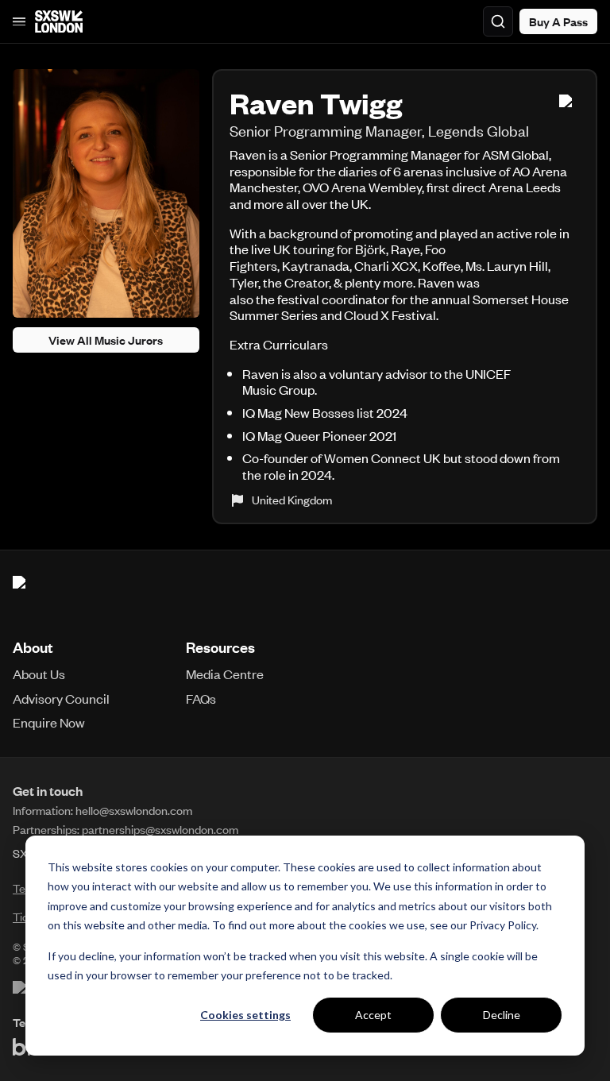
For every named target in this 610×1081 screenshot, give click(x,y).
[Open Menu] (19, 21)
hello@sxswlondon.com (133, 810)
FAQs (201, 698)
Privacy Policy (502, 925)
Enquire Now (49, 722)
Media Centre (225, 673)
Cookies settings (245, 1014)
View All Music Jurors (105, 340)
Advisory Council (61, 698)
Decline (501, 1014)
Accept (373, 1014)
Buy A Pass (558, 21)
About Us (39, 673)
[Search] (498, 21)
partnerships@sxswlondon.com (160, 829)
